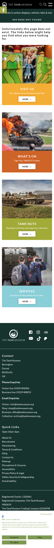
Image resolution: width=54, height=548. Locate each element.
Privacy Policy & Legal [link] (13, 473)
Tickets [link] (40, 4)
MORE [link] (25, 99)
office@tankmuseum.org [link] (24, 412)
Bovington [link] (7, 364)
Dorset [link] (5, 368)
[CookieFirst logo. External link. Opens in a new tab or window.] (3, 516)
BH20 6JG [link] (7, 372)
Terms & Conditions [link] (12, 449)
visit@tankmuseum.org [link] (22, 404)
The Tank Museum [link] (11, 360)
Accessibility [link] (8, 469)
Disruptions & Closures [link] (14, 465)
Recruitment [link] (8, 441)
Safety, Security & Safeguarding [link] (18, 477)
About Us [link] (7, 437)
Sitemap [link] (6, 461)
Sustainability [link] (9, 480)
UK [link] (3, 376)
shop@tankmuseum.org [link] (20, 408)
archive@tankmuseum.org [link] (27, 416)
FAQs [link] (5, 453)
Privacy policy (46, 514)
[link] (3, 10)
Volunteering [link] (8, 445)
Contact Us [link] (7, 457)
